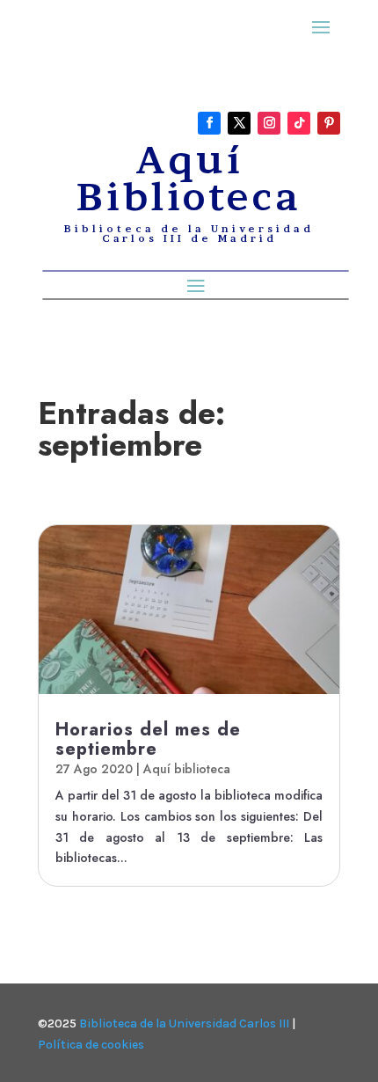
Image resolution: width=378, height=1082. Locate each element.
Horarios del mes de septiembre (148, 739)
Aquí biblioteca (186, 769)
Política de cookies (91, 1044)
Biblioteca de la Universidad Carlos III (184, 1023)
